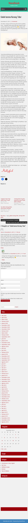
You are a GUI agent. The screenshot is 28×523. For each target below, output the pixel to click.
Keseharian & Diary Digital (8, 463)
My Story (3, 215)
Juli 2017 (4, 364)
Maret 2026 (5, 319)
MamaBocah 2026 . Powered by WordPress (14, 521)
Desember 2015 (6, 395)
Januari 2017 (5, 375)
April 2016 (4, 387)
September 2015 (6, 400)
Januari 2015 (5, 416)
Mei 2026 (4, 315)
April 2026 (4, 317)
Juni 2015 (4, 406)
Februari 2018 (5, 352)
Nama (2, 280)
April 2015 (4, 410)
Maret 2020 (5, 333)
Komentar (4, 268)
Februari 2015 (5, 414)
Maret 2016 (5, 389)
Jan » (5, 449)
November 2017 (6, 358)
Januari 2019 (5, 340)
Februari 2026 (5, 321)
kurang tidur (15, 215)
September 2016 (6, 381)
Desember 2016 (6, 377)
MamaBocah (14, 3)
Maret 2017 (5, 371)
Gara (2, 232)
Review (3, 469)
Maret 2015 (5, 412)
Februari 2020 (5, 335)
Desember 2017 (6, 356)
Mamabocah (5, 509)
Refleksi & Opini (5, 467)
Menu (3, 9)
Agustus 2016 (5, 383)
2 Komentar (14, 21)
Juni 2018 (4, 350)
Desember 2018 (6, 342)
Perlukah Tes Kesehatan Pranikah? (9, 220)
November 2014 (6, 420)
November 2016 (6, 379)
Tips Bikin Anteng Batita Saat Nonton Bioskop (6, 207)
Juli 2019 (4, 338)
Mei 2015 (4, 408)
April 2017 (4, 369)
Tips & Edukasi (5, 471)
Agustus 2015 (5, 402)
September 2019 (6, 336)
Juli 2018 (4, 348)
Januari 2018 (5, 354)
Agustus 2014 (5, 422)
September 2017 (6, 360)
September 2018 (6, 344)
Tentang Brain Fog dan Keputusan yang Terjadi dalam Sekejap (19, 200)
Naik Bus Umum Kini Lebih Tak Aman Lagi (16, 222)
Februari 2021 (5, 331)
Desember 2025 (6, 325)
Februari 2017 (5, 373)
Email (2, 284)
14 (2, 440)
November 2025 (6, 327)
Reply (2, 247)
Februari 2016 (5, 391)
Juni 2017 (4, 366)
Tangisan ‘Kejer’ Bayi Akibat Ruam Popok (5, 199)
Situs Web (3, 288)
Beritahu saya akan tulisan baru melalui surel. (12, 298)
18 (13, 440)
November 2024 (6, 329)
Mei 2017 (4, 367)
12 (15, 437)
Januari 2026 (5, 323)
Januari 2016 (5, 393)
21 (2, 443)
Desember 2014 (6, 418)
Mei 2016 (4, 385)
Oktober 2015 (5, 398)
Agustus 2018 (5, 346)
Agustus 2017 (5, 362)
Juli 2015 (4, 404)
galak (10, 215)
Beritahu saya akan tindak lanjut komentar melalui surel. (13, 294)
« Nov (2, 449)
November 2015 (6, 396)
